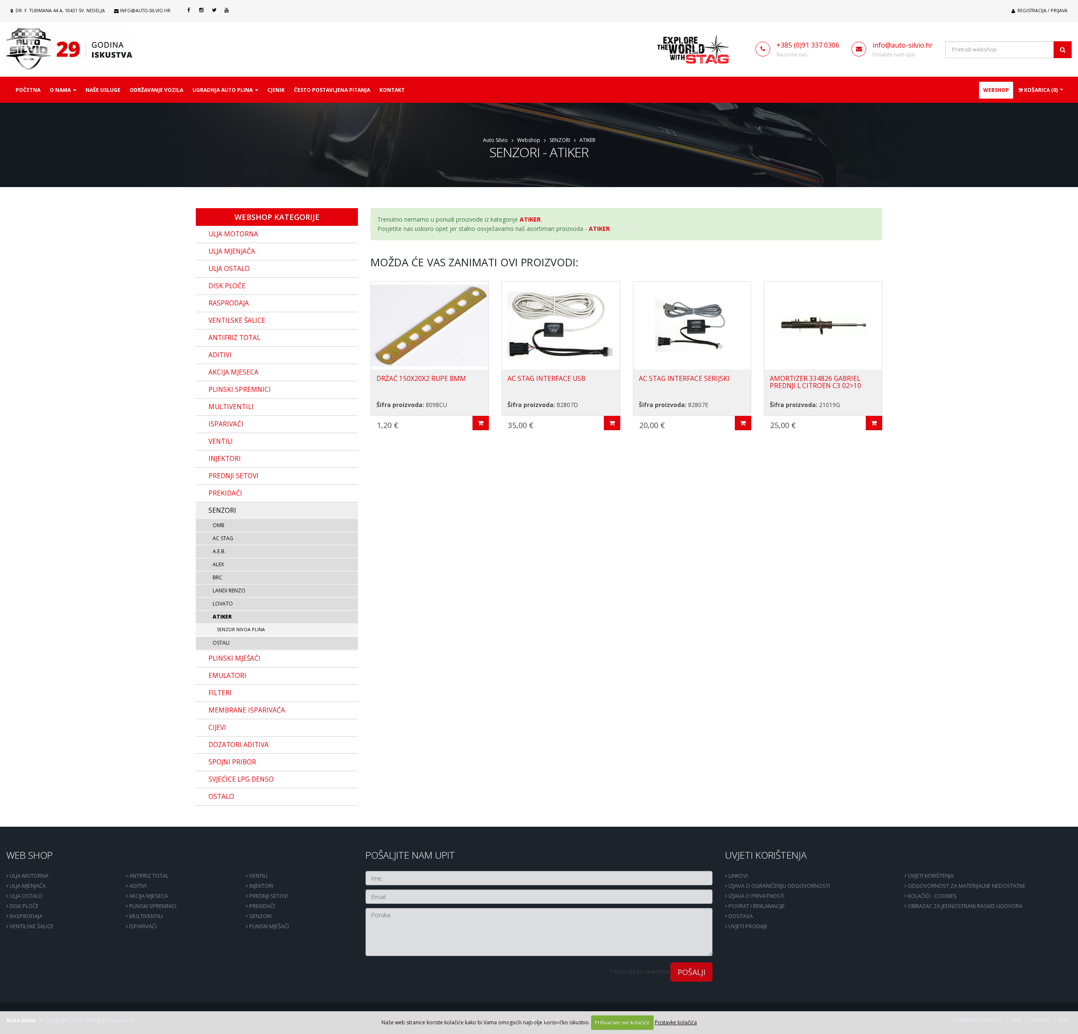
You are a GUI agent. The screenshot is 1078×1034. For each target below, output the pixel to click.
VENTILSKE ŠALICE (30, 926)
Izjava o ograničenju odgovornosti (778, 885)
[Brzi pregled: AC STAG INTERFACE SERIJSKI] (743, 423)
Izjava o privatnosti (755, 896)
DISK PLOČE (23, 906)
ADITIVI (137, 885)
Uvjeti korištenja (766, 855)
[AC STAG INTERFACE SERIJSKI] (692, 325)
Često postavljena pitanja (332, 90)
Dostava (740, 916)
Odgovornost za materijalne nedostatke (966, 885)
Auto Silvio (495, 140)
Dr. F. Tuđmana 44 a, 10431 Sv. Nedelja (59, 10)
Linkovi (737, 875)
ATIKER (587, 140)
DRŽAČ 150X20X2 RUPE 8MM (421, 378)
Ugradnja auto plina (223, 90)
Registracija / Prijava (1041, 10)
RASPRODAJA (25, 916)
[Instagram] (201, 10)
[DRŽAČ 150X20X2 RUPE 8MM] (429, 325)
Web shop (29, 855)
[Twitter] (213, 10)
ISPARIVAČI (142, 926)
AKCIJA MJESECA (148, 896)
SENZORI (560, 140)
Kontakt (392, 90)
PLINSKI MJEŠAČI (268, 926)
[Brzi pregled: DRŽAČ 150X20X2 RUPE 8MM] (480, 423)
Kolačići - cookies (932, 896)
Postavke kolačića (676, 1022)
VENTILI (257, 875)
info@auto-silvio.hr (145, 10)
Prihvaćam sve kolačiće (622, 1022)
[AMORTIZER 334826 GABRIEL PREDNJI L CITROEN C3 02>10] (823, 325)
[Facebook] (188, 10)
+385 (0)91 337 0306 (807, 45)
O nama (61, 90)
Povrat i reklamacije (756, 906)
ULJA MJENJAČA (27, 885)
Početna (28, 90)
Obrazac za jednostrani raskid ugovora (964, 906)
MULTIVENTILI (145, 916)
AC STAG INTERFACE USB (546, 378)
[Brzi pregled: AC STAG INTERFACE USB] (612, 423)
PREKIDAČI (261, 906)
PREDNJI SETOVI (268, 896)
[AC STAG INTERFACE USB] (560, 325)
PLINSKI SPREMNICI (152, 906)
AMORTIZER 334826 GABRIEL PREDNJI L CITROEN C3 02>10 (815, 382)
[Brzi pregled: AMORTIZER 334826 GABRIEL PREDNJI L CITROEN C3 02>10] (874, 423)
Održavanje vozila (156, 90)
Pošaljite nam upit (410, 855)
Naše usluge (102, 90)
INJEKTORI (260, 885)
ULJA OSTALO (25, 896)
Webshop (996, 90)
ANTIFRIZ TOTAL (148, 875)
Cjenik (276, 90)
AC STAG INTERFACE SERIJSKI (684, 378)
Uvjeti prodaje (747, 926)
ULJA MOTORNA (28, 875)
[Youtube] (226, 10)
